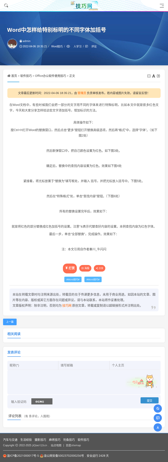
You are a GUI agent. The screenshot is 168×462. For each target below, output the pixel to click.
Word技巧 (73, 279)
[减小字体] (149, 76)
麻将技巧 (54, 440)
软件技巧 (26, 76)
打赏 (72, 268)
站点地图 (56, 445)
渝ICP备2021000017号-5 (23, 455)
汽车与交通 (10, 440)
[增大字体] (159, 76)
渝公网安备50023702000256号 (64, 455)
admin (27, 41)
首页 (14, 76)
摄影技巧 (40, 440)
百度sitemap (73, 445)
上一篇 (10, 322)
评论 (94, 46)
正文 (72, 76)
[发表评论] (157, 418)
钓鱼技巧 (69, 440)
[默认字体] (154, 76)
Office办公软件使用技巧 (50, 76)
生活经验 (26, 440)
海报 (86, 268)
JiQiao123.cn (39, 445)
